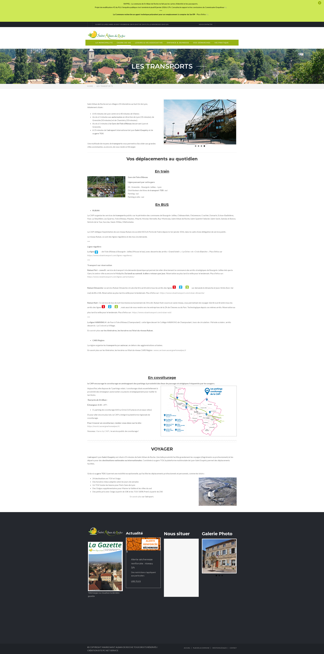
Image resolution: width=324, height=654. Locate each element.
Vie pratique (222, 43)
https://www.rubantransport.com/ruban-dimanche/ (182, 293)
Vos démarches (201, 43)
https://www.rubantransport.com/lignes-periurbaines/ (110, 276)
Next (239, 121)
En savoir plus (135, 496)
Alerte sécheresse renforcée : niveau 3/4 (142, 563)
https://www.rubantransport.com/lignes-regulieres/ (109, 255)
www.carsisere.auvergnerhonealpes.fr (170, 350)
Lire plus (136, 581)
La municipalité (104, 43)
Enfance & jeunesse (178, 43)
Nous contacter (205, 24)
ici (225, 7)
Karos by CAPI (102, 431)
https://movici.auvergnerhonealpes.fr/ (103, 426)
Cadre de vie (124, 43)
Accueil (187, 648)
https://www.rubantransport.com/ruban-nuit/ (152, 312)
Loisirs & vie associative (149, 43)
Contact (233, 648)
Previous (160, 121)
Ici (207, 14)
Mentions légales (219, 648)
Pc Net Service (110, 650)
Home (90, 86)
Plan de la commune (201, 648)
